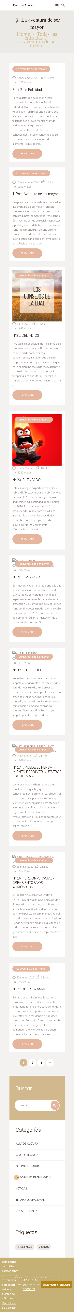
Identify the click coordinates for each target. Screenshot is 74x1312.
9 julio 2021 (23, 323)
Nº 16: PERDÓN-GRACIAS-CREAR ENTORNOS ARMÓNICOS (33, 882)
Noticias (21, 1188)
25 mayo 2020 (24, 866)
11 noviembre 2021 (27, 182)
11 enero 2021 (25, 468)
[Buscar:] (37, 1105)
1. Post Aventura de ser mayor (35, 194)
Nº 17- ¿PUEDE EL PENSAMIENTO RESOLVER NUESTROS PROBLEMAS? (37, 771)
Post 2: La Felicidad (27, 89)
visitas (44, 1247)
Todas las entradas (41, 36)
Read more (27, 153)
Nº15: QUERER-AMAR (29, 989)
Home (23, 34)
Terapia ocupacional (30, 1199)
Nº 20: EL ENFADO (26, 480)
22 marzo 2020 (25, 977)
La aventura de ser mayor (31, 68)
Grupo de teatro (27, 1166)
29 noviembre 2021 (27, 77)
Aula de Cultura (27, 1143)
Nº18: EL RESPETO (26, 670)
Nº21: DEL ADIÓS (25, 335)
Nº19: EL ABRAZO (26, 577)
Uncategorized (26, 1210)
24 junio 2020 (24, 755)
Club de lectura (27, 1154)
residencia (24, 1247)
